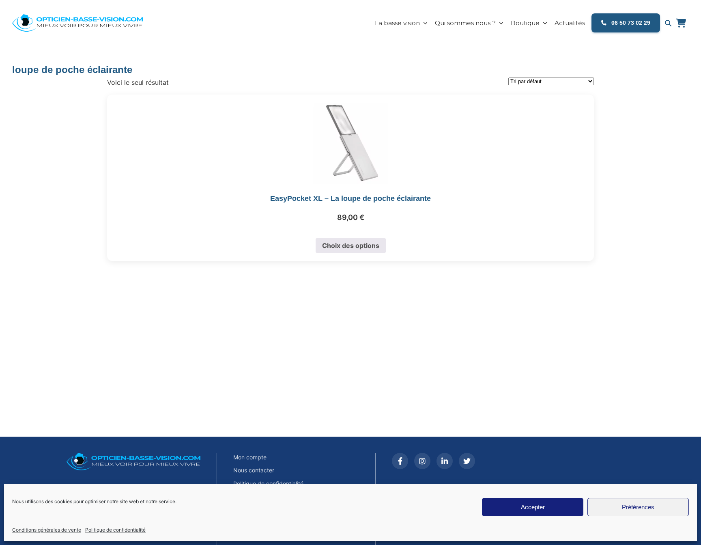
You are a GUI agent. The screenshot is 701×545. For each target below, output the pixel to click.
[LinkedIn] (445, 461)
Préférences (638, 507)
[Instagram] (422, 461)
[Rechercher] (668, 23)
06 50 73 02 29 (630, 22)
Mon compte (250, 457)
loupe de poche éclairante (72, 69)
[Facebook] (400, 461)
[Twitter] (467, 461)
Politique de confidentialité (115, 530)
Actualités (570, 23)
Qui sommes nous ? (465, 23)
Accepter (533, 507)
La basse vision (397, 23)
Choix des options (350, 245)
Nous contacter (253, 470)
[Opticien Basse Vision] (83, 23)
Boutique (525, 23)
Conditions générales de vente (46, 530)
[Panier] (681, 23)
